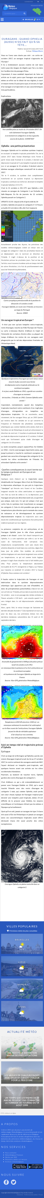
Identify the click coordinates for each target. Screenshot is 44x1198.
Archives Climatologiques (14, 1162)
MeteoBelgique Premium (14, 1155)
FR (38, 1)
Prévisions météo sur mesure (16, 1159)
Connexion (29, 1)
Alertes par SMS (11, 1157)
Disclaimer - (20, 1195)
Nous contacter (11, 1153)
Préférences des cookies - (31, 1195)
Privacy (40, 1195)
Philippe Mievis (37, 51)
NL (42, 1)
